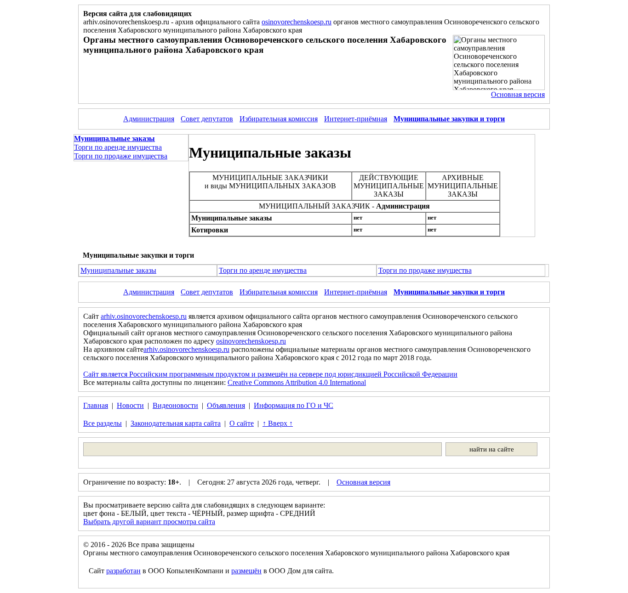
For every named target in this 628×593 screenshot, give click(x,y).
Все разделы (102, 423)
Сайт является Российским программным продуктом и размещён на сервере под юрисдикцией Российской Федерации (270, 374)
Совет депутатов (207, 119)
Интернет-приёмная (355, 119)
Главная (95, 405)
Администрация (148, 119)
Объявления (226, 405)
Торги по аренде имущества (118, 147)
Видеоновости (175, 405)
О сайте (241, 423)
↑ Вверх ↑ (278, 423)
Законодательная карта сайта (176, 423)
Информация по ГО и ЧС (293, 405)
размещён (246, 571)
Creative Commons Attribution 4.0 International (297, 382)
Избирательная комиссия (279, 119)
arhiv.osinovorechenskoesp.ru (144, 316)
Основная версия (518, 94)
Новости (130, 405)
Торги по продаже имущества (120, 156)
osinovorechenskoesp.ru (296, 22)
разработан (123, 571)
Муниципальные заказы (118, 270)
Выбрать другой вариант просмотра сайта (149, 521)
